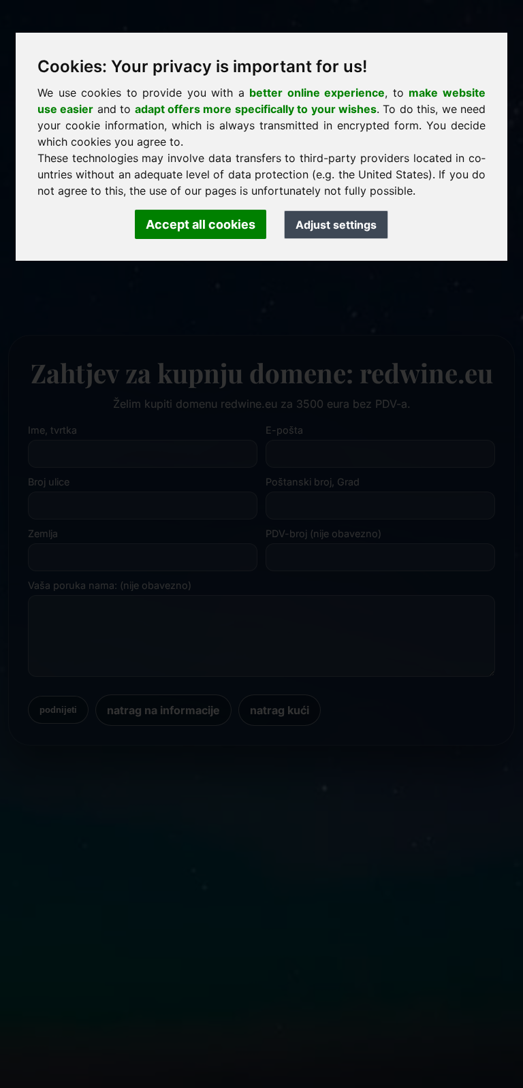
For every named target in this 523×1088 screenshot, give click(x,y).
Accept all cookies (200, 224)
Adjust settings (336, 224)
